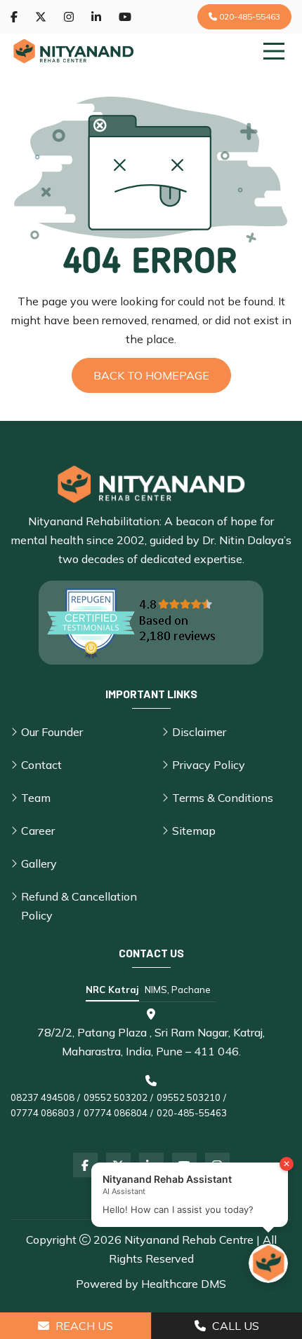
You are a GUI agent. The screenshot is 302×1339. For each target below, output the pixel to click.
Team (36, 798)
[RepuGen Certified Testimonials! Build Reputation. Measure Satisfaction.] (151, 623)
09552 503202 (115, 1097)
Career (38, 831)
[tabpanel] (151, 1064)
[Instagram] (69, 16)
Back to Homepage (151, 375)
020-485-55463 (248, 16)
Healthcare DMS (183, 1284)
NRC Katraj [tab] (112, 989)
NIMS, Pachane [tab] (178, 989)
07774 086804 (115, 1112)
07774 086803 (42, 1112)
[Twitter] (40, 16)
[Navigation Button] (273, 51)
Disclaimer (199, 732)
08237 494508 (42, 1097)
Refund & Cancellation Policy (79, 905)
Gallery (39, 863)
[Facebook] (14, 16)
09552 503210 (189, 1097)
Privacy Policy (208, 765)
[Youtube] (125, 16)
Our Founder (52, 732)
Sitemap (194, 831)
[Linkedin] (96, 16)
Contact (41, 765)
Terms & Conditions (222, 798)
